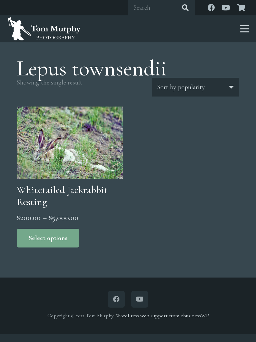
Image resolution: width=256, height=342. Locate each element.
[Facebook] (211, 7)
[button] (245, 28)
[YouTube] (226, 7)
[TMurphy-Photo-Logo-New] (44, 28)
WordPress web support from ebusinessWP (162, 315)
